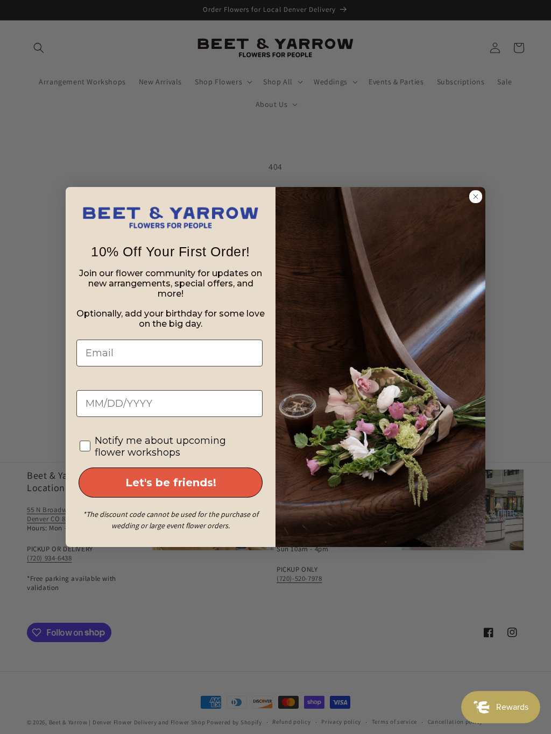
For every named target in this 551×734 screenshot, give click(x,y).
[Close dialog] (475, 196)
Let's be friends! (170, 482)
